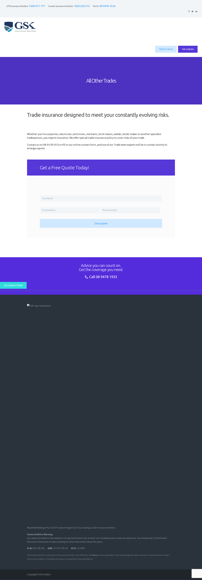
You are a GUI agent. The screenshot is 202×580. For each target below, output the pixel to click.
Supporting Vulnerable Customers (134, 555)
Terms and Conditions (36, 559)
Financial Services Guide (159, 555)
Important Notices (85, 559)
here (95, 555)
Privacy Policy (71, 559)
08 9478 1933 (106, 277)
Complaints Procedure (55, 559)
